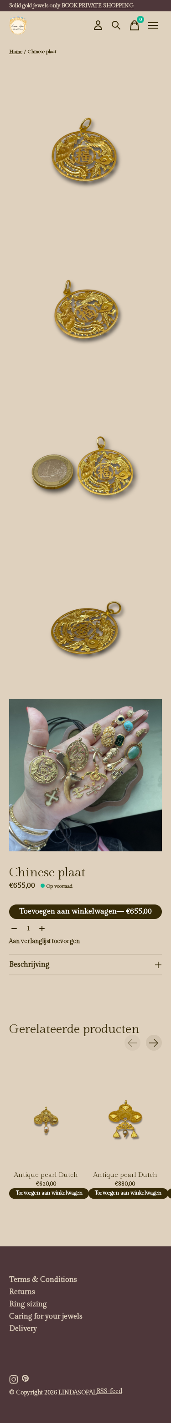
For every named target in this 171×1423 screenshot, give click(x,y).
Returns (22, 1292)
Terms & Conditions (43, 1279)
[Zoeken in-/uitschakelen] (116, 25)
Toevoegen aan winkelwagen (85, 911)
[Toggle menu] (153, 25)
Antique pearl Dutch (46, 1175)
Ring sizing (28, 1304)
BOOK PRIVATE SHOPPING (98, 5)
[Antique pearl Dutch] (46, 1117)
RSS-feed (109, 1391)
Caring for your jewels (46, 1316)
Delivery (23, 1328)
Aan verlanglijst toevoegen (44, 941)
